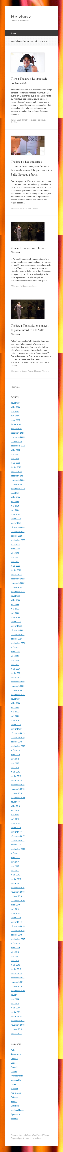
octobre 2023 (16, 535)
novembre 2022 (17, 582)
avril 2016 (15, 908)
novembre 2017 (17, 840)
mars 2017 (15, 874)
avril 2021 (15, 664)
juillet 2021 (15, 651)
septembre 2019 (18, 745)
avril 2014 (15, 1003)
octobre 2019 (16, 741)
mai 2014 (15, 999)
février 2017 (16, 878)
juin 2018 (15, 810)
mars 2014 (15, 1007)
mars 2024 (15, 514)
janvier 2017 (16, 883)
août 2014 (15, 994)
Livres (13, 1084)
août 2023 (15, 544)
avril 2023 (15, 561)
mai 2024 (15, 505)
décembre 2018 (17, 784)
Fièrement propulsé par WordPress (26, 1135)
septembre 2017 (18, 848)
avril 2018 (15, 818)
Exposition (15, 1067)
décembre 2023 (17, 527)
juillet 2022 (15, 600)
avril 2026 (15, 415)
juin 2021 (15, 655)
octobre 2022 (16, 587)
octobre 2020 (16, 690)
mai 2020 (15, 711)
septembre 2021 (18, 642)
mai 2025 (15, 454)
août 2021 (15, 647)
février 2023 (16, 570)
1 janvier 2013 (17, 371)
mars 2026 (15, 419)
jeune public (16, 1079)
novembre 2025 (17, 437)
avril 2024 (15, 510)
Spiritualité (15, 1114)
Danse (30, 371)
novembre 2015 (17, 930)
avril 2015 (15, 960)
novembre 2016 (17, 891)
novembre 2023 (17, 531)
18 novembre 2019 (19, 208)
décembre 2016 (17, 887)
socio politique (39, 119)
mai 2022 (15, 608)
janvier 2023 (16, 574)
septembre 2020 (18, 694)
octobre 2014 (16, 986)
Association (16, 1054)
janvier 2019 (16, 780)
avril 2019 (15, 767)
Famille (14, 1071)
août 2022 (15, 595)
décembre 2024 (17, 475)
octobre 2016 (16, 896)
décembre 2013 (17, 1020)
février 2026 (16, 424)
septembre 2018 (18, 797)
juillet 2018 (15, 806)
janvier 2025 (16, 471)
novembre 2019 (17, 737)
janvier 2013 (16, 1033)
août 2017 (15, 853)
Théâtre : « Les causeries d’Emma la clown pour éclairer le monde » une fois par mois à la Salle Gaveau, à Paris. (31, 168)
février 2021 (16, 673)
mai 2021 (15, 660)
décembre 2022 (17, 578)
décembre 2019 (17, 733)
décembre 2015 (17, 926)
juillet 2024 (15, 497)
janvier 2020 (16, 728)
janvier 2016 (16, 921)
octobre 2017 (16, 844)
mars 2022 (15, 617)
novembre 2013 (17, 1024)
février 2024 (16, 518)
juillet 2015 (15, 947)
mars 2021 (15, 668)
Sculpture (15, 1105)
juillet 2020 (15, 703)
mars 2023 (15, 565)
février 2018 (16, 827)
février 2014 (16, 1011)
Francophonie (17, 1075)
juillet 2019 (15, 754)
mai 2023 (15, 557)
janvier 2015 (16, 973)
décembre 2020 (17, 681)
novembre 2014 (17, 981)
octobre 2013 (16, 1029)
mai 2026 (15, 411)
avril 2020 (15, 715)
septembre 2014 (18, 990)
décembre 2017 (17, 836)
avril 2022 (15, 612)
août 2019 (15, 750)
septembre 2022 (18, 591)
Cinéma (14, 1058)
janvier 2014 (16, 1016)
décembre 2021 (17, 630)
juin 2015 (15, 951)
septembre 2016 (18, 900)
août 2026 (15, 402)
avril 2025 (15, 458)
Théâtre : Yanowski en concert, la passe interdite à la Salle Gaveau (30, 329)
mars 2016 (15, 913)
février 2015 (16, 969)
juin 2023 (15, 552)
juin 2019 (15, 758)
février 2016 (16, 917)
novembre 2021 (17, 634)
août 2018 (15, 801)
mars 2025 (15, 462)
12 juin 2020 (16, 119)
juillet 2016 (15, 904)
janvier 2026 (16, 428)
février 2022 (16, 621)
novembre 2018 (17, 788)
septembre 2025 (18, 445)
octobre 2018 (16, 793)
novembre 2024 (17, 479)
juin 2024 (15, 501)
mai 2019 (15, 763)
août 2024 (15, 492)
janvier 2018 (16, 831)
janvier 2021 (16, 677)
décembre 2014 (17, 977)
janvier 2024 (16, 522)
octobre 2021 (16, 638)
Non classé (16, 1092)
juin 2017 (15, 861)
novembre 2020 (17, 685)
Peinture (14, 1097)
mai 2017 (15, 866)
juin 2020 (15, 707)
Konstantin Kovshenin (32, 1138)
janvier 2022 (16, 625)
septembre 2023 (18, 540)
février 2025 (16, 467)
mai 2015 (15, 956)
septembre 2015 (18, 939)
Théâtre (14, 122)
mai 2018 (15, 814)
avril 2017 (15, 870)
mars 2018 (15, 823)
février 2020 (16, 724)
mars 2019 (15, 771)
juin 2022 (15, 604)
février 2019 (16, 775)
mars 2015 (15, 964)
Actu (13, 1049)
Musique (32, 286)
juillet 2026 (15, 407)
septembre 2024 (18, 488)
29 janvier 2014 (17, 286)
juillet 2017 (15, 857)
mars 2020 (15, 720)
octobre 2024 (16, 484)
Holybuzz (21, 16)
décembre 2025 (17, 432)
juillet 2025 (15, 449)
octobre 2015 (16, 934)
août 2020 (15, 698)
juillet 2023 (15, 548)
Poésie (29, 119)
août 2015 (15, 943)
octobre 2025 (16, 441)
